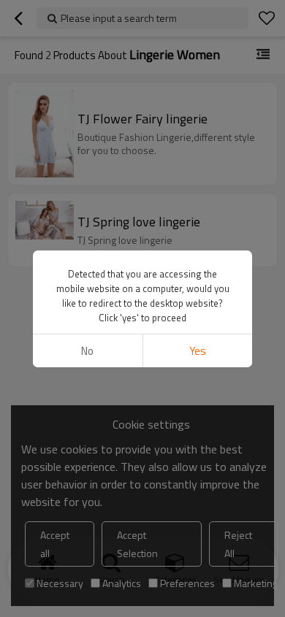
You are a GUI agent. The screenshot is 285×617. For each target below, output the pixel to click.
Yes (197, 350)
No (87, 350)
